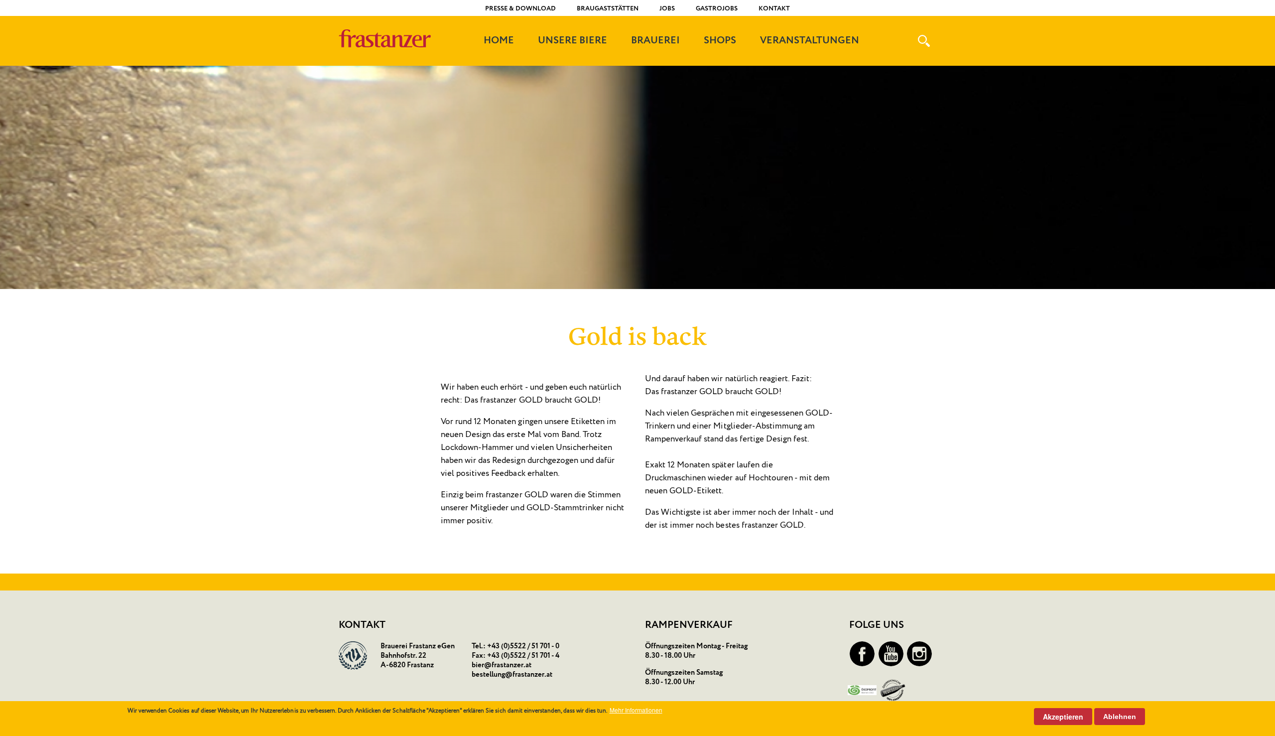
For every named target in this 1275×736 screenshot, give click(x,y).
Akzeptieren (1063, 717)
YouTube (891, 653)
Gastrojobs (717, 8)
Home (499, 41)
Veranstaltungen (809, 41)
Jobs (667, 8)
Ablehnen (1119, 717)
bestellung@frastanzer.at (512, 674)
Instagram (919, 653)
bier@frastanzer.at (501, 665)
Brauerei (655, 41)
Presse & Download (520, 8)
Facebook (862, 653)
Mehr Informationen (636, 710)
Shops (720, 41)
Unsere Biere (572, 41)
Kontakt (774, 8)
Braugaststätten (607, 8)
